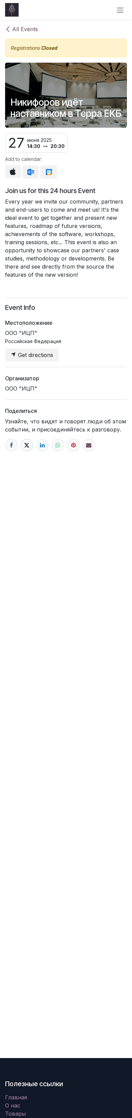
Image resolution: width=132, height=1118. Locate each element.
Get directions (34, 355)
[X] (27, 445)
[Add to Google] (48, 172)
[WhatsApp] (57, 445)
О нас (12, 1105)
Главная (16, 1097)
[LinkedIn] (42, 445)
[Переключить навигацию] (120, 10)
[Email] (89, 445)
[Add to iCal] (13, 171)
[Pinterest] (73, 445)
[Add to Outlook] (30, 172)
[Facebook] (11, 445)
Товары (15, 1113)
